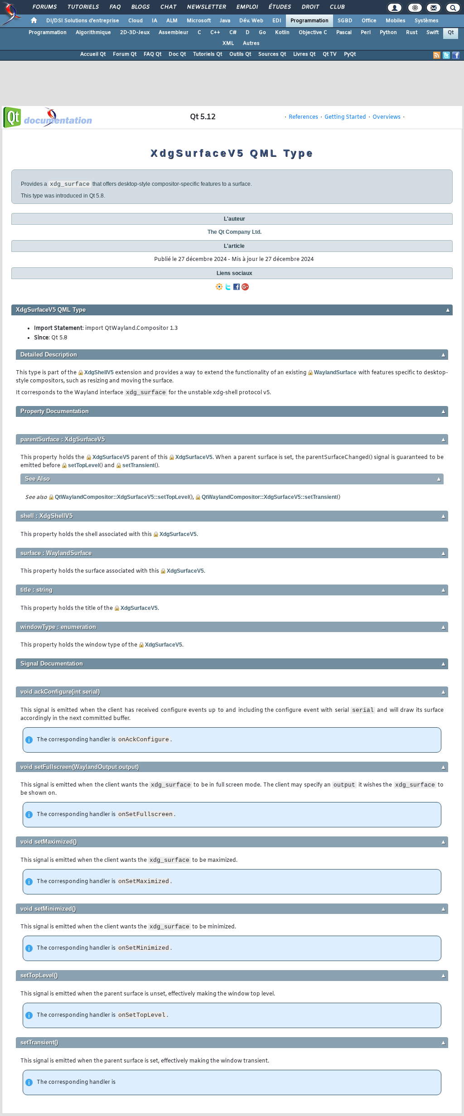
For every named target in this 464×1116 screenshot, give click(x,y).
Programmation (309, 21)
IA (154, 21)
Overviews (386, 117)
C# (233, 32)
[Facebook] (236, 286)
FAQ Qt (152, 54)
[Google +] (245, 286)
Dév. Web (251, 21)
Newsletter (206, 7)
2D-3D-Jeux (135, 32)
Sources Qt (272, 54)
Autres (251, 43)
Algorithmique (93, 32)
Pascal (344, 32)
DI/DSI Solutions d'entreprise (82, 21)
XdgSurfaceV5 (111, 457)
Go (262, 32)
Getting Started (345, 117)
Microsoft (199, 21)
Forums (44, 7)
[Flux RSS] (436, 55)
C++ (215, 32)
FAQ (114, 7)
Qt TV (330, 54)
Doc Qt (177, 54)
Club (337, 7)
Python (388, 32)
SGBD (345, 21)
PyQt (350, 54)
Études (279, 7)
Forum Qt (124, 54)
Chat (168, 7)
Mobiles (396, 21)
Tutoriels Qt (207, 54)
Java (225, 21)
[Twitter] (228, 286)
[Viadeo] (219, 286)
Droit (309, 7)
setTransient (138, 465)
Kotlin (282, 32)
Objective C (313, 32)
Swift (432, 32)
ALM (172, 21)
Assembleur (173, 32)
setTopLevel (83, 465)
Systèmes (427, 21)
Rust (411, 32)
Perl (366, 32)
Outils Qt (240, 54)
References (303, 117)
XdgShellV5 (99, 372)
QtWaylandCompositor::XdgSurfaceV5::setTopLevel (122, 497)
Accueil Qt (93, 54)
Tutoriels (82, 7)
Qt (451, 32)
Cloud (135, 21)
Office (369, 21)
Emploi (246, 7)
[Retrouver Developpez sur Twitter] (446, 55)
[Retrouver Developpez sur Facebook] (455, 55)
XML (228, 43)
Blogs (140, 7)
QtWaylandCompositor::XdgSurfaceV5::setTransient (269, 497)
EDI (276, 21)
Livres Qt (304, 54)
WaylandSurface (335, 372)
